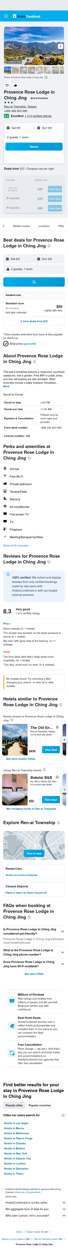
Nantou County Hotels (13, 1238)
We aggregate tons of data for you (27, 1209)
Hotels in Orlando (15, 1143)
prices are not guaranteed (27, 1192)
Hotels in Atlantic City (17, 1158)
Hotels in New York (15, 1153)
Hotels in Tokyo (13, 1173)
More (6, 386)
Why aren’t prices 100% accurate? (27, 1215)
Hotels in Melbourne (16, 1133)
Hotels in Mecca (14, 1128)
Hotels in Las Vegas (16, 1123)
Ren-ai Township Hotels (46, 1238)
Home (19, 1231)
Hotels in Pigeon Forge (18, 1138)
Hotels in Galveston (16, 1168)
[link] (20, 758)
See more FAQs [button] (34, 974)
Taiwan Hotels (33, 1231)
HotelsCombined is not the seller (26, 1202)
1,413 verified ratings (38, 116)
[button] (6, 16)
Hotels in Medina (14, 1148)
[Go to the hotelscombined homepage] (26, 16)
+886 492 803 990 (15, 111)
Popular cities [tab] (14, 1105)
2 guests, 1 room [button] (17, 137)
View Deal (51, 749)
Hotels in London (15, 1163)
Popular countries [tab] (40, 1105)
